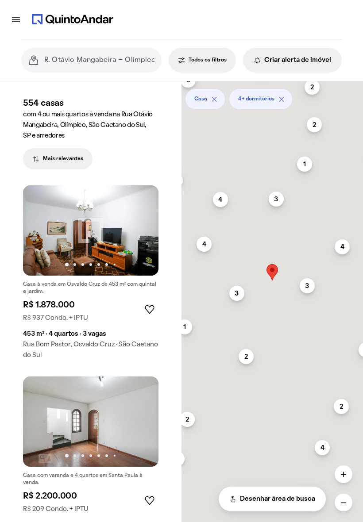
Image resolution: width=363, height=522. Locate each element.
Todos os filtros (208, 60)
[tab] (58, 158)
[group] (90, 275)
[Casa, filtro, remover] (214, 99)
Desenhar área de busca (277, 499)
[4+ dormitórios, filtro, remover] (281, 99)
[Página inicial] (72, 19)
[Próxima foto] (142, 230)
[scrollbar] (272, 95)
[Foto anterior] (39, 230)
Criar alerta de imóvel (297, 60)
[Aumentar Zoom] (343, 474)
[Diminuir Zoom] (343, 502)
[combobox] (99, 60)
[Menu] (16, 19)
